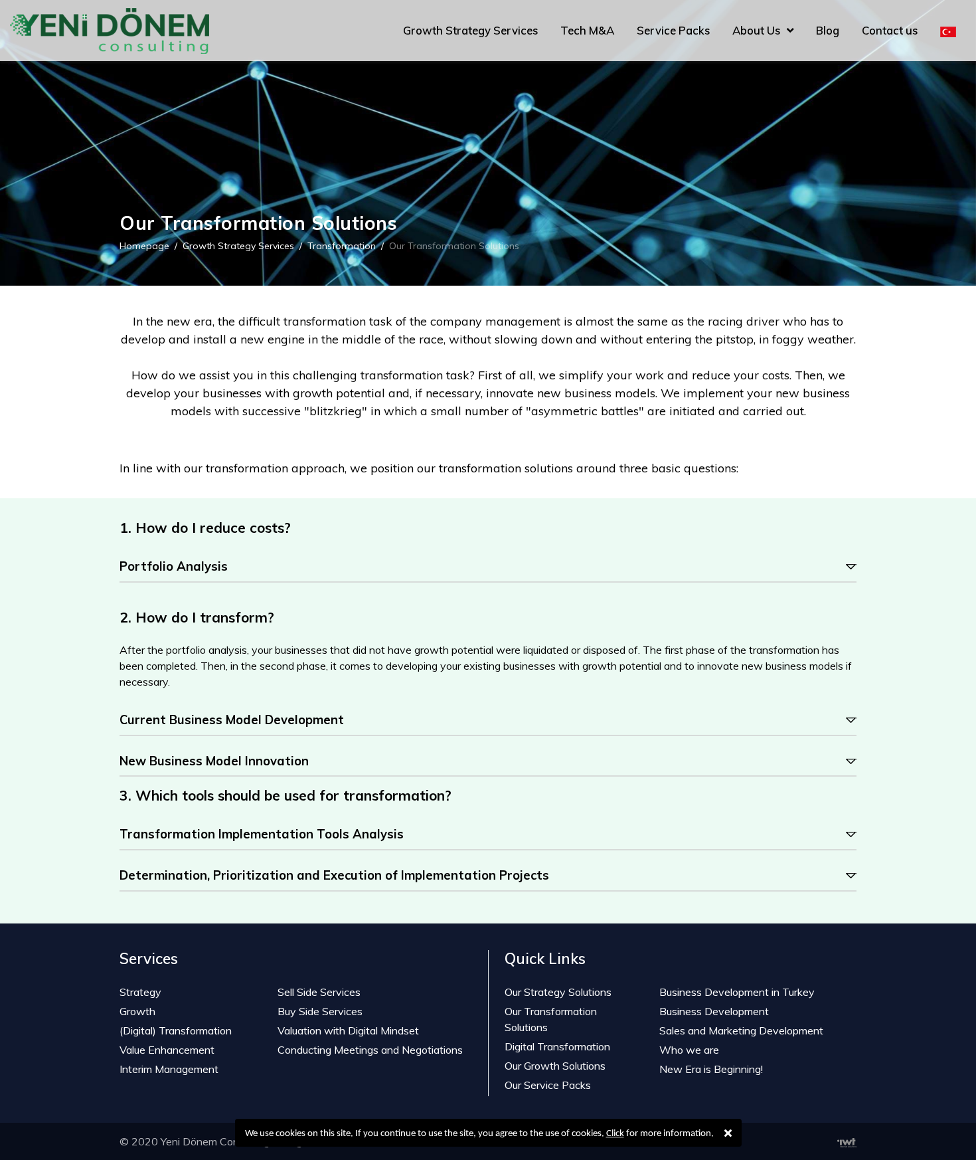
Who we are (689, 1049)
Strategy (140, 992)
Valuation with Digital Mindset (348, 1030)
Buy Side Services (320, 1011)
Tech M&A (587, 30)
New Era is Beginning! (711, 1069)
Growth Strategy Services (470, 30)
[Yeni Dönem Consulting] (109, 31)
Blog (827, 30)
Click (615, 1134)
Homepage (144, 246)
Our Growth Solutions (555, 1065)
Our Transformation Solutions (551, 1019)
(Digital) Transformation (176, 1030)
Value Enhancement (167, 1049)
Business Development (714, 1011)
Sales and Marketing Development (742, 1030)
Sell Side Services (319, 992)
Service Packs (673, 30)
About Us (756, 30)
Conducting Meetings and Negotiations (370, 1049)
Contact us (890, 30)
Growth (137, 1011)
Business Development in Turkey (737, 992)
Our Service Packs (548, 1085)
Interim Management (169, 1069)
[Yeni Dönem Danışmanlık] (948, 30)
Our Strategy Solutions (558, 992)
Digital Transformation (557, 1046)
